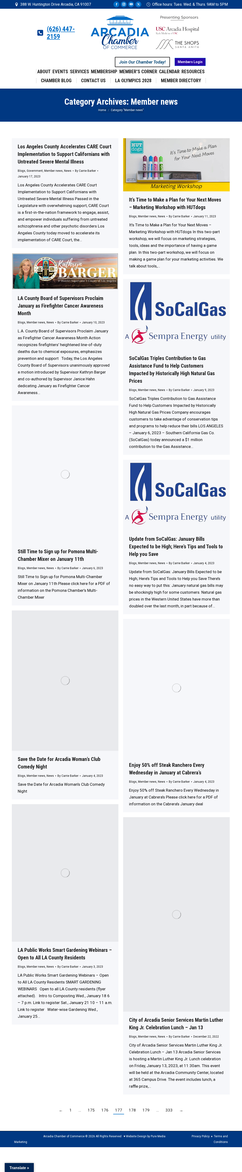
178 (132, 1110)
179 (146, 1110)
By (85, 170)
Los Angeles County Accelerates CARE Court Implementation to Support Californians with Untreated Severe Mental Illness (64, 154)
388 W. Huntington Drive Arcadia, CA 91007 (55, 4)
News (67, 170)
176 (104, 1110)
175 (91, 1110)
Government (35, 170)
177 (118, 1110)
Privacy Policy (201, 1136)
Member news (53, 170)
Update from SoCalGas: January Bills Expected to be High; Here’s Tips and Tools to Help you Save (176, 546)
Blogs (21, 170)
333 (169, 1110)
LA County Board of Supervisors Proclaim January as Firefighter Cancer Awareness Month (60, 305)
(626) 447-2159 (61, 32)
